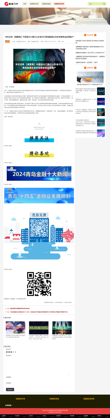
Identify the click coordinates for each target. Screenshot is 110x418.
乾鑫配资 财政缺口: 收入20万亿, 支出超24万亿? (90, 53)
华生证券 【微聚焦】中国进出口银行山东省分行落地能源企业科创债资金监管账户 (86, 111)
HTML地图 (65, 410)
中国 (7, 41)
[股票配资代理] (11, 3)
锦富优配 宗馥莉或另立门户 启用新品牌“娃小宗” (90, 84)
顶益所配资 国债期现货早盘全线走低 (20, 308)
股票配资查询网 (59, 4)
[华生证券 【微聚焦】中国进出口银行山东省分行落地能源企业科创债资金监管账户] (101, 112)
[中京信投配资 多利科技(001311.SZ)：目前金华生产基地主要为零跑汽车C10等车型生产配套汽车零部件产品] (101, 123)
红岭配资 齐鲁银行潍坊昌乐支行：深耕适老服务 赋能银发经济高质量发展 (86, 131)
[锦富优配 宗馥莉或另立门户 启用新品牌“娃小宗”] (90, 77)
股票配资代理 (34, 4)
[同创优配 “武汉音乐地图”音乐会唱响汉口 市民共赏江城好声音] (15, 327)
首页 (24, 4)
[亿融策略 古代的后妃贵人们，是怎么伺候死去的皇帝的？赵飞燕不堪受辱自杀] (62, 327)
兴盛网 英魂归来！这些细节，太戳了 (87, 62)
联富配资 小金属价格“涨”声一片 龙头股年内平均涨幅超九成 (86, 100)
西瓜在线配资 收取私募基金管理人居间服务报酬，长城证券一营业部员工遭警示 (86, 90)
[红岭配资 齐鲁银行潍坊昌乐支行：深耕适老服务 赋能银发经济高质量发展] (101, 133)
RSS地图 (59, 410)
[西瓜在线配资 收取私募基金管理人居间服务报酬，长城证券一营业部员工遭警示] (101, 91)
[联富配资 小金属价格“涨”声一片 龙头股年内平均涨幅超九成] (101, 102)
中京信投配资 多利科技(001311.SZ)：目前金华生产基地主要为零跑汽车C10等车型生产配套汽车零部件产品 (39, 312)
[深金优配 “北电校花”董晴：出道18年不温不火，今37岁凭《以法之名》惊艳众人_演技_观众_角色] (39, 327)
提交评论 (10, 389)
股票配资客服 (46, 4)
